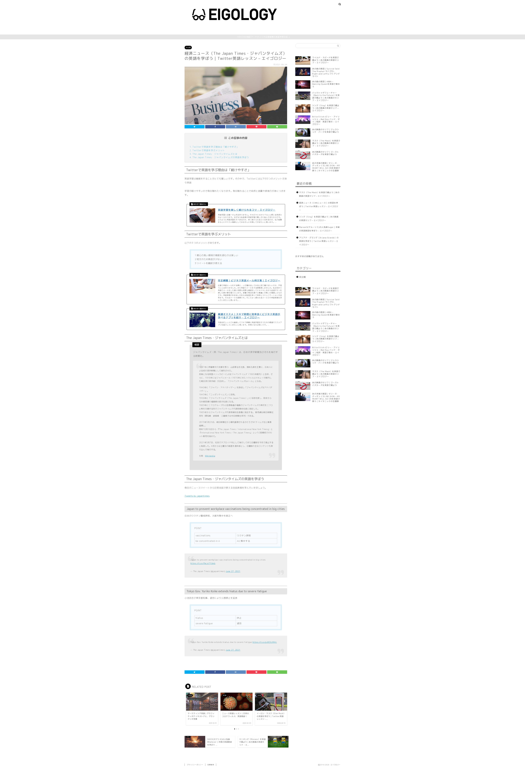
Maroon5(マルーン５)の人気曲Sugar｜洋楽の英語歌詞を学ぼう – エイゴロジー (319, 229)
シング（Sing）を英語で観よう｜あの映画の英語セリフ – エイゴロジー (319, 218)
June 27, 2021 (233, 571)
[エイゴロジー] (234, 31)
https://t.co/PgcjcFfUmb (202, 563)
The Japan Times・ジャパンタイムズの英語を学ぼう (220, 157)
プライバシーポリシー (195, 765)
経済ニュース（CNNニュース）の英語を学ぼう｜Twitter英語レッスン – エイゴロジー (318, 206)
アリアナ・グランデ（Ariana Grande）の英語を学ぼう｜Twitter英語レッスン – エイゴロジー (319, 241)
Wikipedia (210, 456)
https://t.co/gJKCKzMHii (265, 642)
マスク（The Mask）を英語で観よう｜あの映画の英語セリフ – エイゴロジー (319, 194)
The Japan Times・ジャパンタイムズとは (214, 153)
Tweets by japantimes (197, 495)
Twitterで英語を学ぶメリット (208, 150)
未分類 (188, 47)
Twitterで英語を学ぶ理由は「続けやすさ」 (215, 146)
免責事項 (210, 765)
